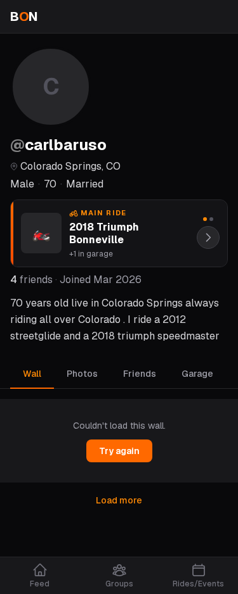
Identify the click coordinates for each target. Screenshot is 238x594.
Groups (119, 584)
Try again (119, 451)
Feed (40, 584)
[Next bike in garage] (208, 237)
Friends (139, 373)
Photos (82, 373)
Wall (32, 373)
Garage (197, 373)
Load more (119, 500)
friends (31, 279)
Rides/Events (198, 584)
